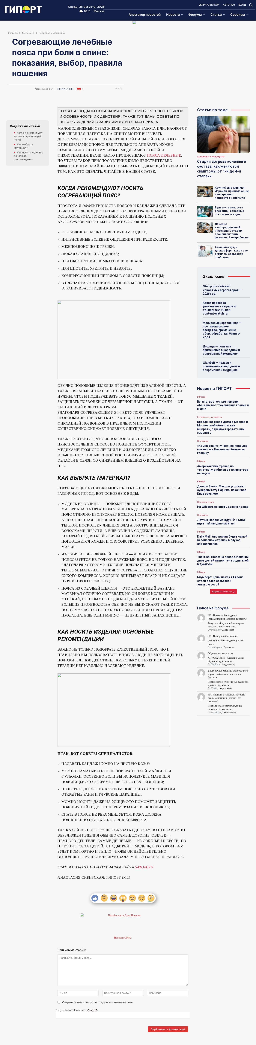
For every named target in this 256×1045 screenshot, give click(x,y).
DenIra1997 (216, 629)
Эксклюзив (214, 276)
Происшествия (205, 502)
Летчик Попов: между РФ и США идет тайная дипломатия (221, 521)
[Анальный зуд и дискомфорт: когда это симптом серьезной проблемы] (205, 251)
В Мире (201, 397)
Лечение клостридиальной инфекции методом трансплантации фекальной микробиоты (232, 230)
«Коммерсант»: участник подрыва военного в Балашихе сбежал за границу (222, 449)
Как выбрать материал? (23, 146)
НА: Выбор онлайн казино (223, 636)
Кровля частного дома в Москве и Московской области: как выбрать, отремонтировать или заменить (222, 427)
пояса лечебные (164, 155)
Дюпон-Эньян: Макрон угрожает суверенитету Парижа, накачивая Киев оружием (221, 490)
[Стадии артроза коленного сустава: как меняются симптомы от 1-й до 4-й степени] (223, 134)
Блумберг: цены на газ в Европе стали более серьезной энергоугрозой (220, 580)
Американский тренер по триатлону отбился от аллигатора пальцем (222, 469)
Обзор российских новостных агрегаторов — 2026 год (222, 290)
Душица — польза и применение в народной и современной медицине (221, 350)
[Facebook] (27, 111)
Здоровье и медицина (52, 33)
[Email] (36, 111)
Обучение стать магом (220, 653)
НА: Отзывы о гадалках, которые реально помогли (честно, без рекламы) (226, 698)
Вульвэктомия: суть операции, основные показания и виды (229, 211)
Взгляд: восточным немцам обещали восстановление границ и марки (223, 405)
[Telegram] (19, 111)
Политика (202, 441)
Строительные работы (209, 417)
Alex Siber (47, 89)
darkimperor (216, 647)
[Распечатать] (45, 111)
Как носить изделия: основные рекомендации (28, 156)
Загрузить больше (222, 591)
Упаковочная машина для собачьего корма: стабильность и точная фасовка (228, 674)
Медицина (28, 33)
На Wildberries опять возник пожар (222, 507)
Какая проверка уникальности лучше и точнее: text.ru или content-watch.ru (219, 308)
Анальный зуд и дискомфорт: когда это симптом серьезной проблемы (231, 252)
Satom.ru (144, 867)
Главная (13, 33)
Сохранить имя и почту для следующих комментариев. (97, 1002)
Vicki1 (214, 688)
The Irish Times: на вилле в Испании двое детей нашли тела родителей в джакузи (223, 560)
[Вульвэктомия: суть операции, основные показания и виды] (205, 211)
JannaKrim (216, 712)
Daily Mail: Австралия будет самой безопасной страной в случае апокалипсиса (222, 540)
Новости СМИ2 (123, 937)
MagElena (215, 664)
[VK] (10, 111)
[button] (250, 4)
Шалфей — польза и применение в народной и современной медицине (221, 366)
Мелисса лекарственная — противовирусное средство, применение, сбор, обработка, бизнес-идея (222, 330)
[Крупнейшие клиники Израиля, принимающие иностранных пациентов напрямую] (205, 191)
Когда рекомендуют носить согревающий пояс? (28, 136)
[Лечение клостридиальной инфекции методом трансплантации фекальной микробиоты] (205, 227)
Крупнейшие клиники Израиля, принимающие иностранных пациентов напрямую (232, 192)
